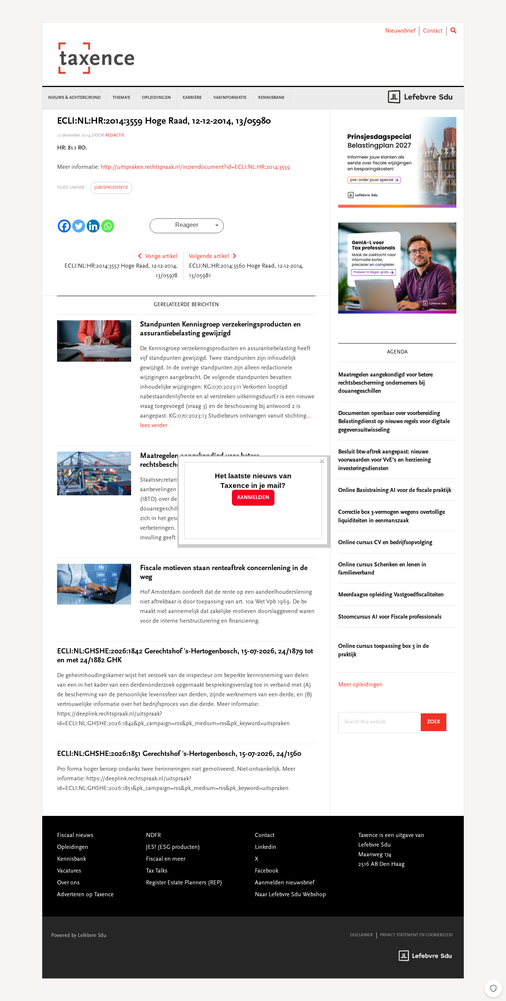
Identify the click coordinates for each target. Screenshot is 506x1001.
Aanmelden (253, 497)
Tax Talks (156, 871)
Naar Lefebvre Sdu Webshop (290, 895)
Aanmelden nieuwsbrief (284, 883)
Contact (433, 31)
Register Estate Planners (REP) (184, 883)
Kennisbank (71, 859)
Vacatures (69, 871)
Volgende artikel (209, 257)
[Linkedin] (93, 226)
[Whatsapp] (107, 226)
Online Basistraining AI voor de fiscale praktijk (394, 490)
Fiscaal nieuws (75, 835)
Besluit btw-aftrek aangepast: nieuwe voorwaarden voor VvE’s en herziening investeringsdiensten (384, 460)
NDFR (153, 835)
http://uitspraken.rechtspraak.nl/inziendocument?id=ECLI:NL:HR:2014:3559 (195, 167)
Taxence (105, 58)
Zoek (436, 722)
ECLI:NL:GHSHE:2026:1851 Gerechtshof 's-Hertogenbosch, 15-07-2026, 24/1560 (179, 754)
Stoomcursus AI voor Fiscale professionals (390, 617)
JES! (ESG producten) (173, 847)
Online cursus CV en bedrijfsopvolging (385, 543)
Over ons (68, 883)
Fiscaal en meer (165, 859)
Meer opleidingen (360, 685)
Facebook (266, 871)
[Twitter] (78, 226)
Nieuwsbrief (400, 31)
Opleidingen (72, 847)
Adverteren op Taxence (85, 895)
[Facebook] (64, 226)
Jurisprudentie (111, 187)
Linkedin (265, 847)
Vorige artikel (161, 257)
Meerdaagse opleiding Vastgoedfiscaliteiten (391, 595)
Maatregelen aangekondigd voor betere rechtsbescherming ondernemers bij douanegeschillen (385, 383)
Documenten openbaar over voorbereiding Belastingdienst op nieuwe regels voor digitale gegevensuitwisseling (394, 422)
